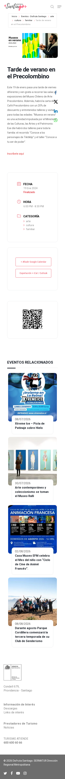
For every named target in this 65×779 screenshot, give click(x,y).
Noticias (9, 727)
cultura (17, 20)
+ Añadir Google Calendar (33, 262)
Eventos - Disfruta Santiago (33, 16)
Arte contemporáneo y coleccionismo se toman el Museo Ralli (32, 492)
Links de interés (14, 712)
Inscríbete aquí (15, 153)
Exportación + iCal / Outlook (33, 273)
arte (52, 16)
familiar (28, 20)
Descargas (10, 708)
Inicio (14, 16)
